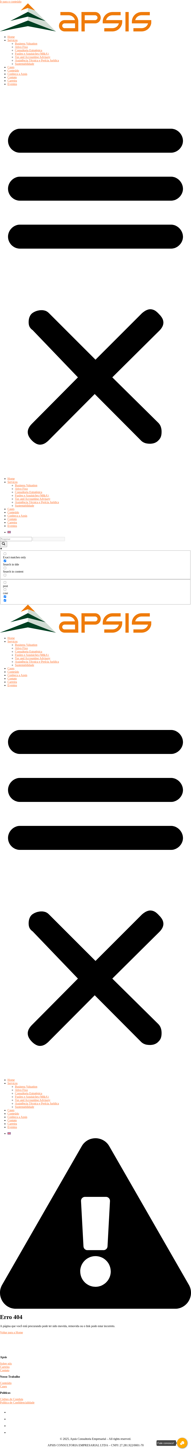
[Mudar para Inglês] (9, 532)
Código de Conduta (11, 1399)
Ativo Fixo (21, 47)
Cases (10, 67)
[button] (95, 281)
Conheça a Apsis (17, 74)
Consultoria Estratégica (28, 50)
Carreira (12, 80)
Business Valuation (26, 43)
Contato (12, 77)
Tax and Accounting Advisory (32, 57)
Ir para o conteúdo (10, 1)
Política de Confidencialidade (17, 1402)
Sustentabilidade (24, 63)
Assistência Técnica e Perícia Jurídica (37, 60)
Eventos (12, 84)
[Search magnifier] (3, 544)
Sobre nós (6, 1363)
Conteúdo (13, 70)
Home (11, 36)
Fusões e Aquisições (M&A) (32, 53)
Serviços (12, 40)
